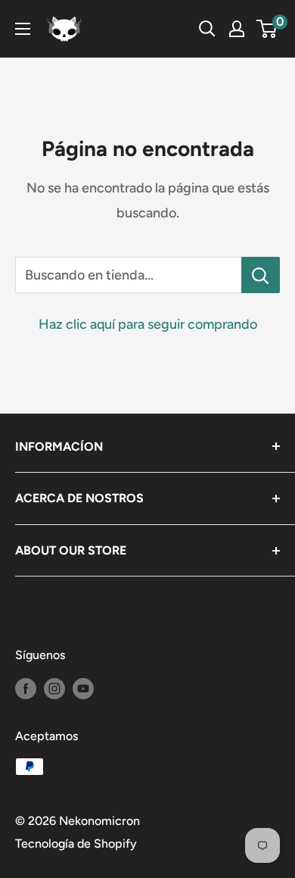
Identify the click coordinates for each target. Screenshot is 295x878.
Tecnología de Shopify (76, 843)
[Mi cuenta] (236, 28)
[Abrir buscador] (207, 28)
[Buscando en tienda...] (260, 275)
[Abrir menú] (22, 29)
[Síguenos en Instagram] (54, 687)
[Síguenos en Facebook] (25, 687)
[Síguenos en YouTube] (83, 687)
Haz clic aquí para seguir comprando (148, 324)
